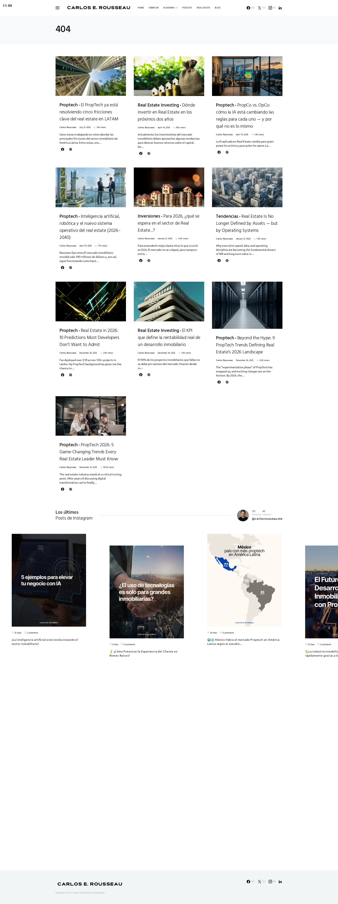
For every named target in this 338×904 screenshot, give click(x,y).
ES (10, 5)
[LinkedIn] (280, 8)
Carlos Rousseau (67, 127)
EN (5, 5)
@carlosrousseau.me (267, 518)
